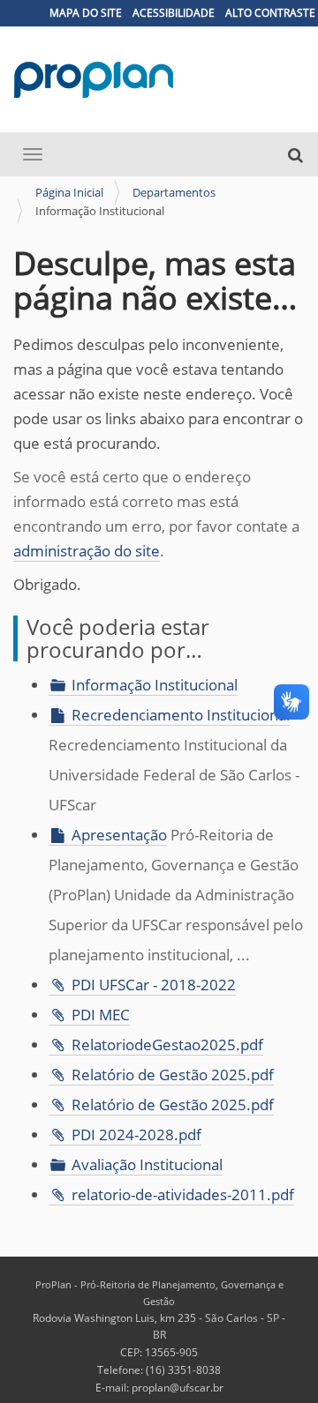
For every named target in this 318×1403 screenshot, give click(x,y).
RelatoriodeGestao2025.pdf (167, 1044)
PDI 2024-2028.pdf (136, 1134)
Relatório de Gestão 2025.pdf (173, 1074)
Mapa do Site (85, 12)
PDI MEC (101, 1014)
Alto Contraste (270, 12)
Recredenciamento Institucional (181, 715)
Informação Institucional (155, 685)
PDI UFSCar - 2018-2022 (154, 984)
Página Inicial (69, 192)
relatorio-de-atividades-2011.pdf (183, 1194)
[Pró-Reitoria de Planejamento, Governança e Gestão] (94, 80)
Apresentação (119, 835)
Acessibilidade (173, 12)
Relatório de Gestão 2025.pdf (173, 1104)
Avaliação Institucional (147, 1164)
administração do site (86, 551)
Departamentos (174, 192)
